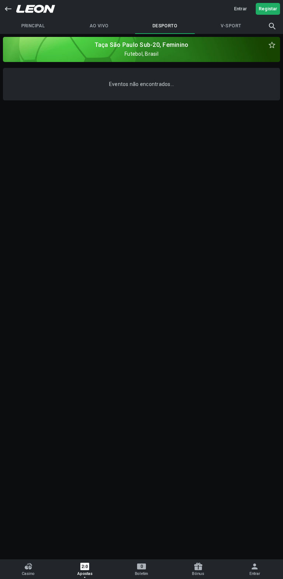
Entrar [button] (240, 8)
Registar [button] (268, 8)
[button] (8, 9)
